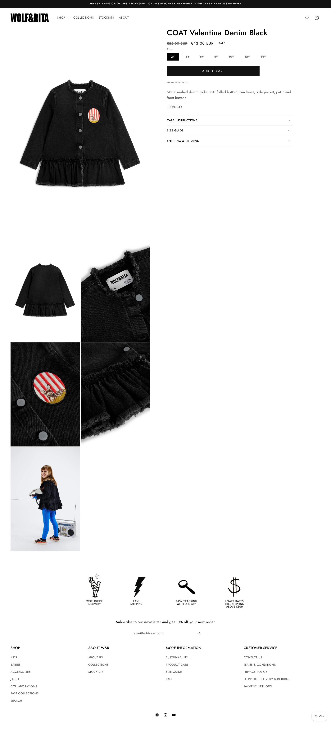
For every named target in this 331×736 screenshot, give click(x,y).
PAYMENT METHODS (258, 686)
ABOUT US (95, 657)
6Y (204, 57)
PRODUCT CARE (177, 665)
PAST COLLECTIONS (25, 693)
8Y (218, 57)
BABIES (15, 665)
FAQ (169, 679)
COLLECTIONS (98, 665)
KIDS (14, 657)
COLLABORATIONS (24, 686)
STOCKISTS (95, 672)
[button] (63, 17)
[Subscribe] (198, 633)
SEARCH (16, 701)
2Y (173, 57)
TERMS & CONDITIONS (260, 665)
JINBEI (15, 679)
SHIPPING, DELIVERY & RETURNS (267, 679)
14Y (265, 57)
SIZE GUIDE (174, 672)
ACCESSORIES (20, 672)
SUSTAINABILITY (177, 657)
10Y (233, 57)
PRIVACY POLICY (255, 672)
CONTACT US (253, 657)
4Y (187, 57)
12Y (249, 57)
